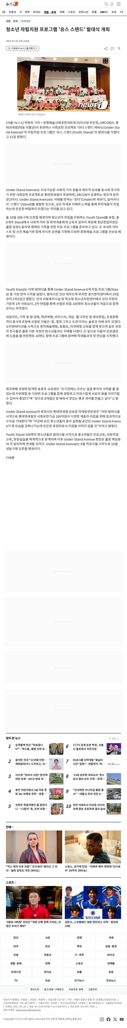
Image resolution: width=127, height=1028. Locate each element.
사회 (47, 938)
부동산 (47, 955)
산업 (15, 955)
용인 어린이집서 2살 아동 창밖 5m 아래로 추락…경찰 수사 (31, 794)
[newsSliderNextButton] (118, 739)
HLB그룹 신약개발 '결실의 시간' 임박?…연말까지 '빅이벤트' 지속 (89, 764)
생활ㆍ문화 (12, 21)
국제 (111, 938)
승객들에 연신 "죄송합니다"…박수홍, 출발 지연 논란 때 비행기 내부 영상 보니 (31, 749)
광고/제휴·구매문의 (54, 989)
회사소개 (34, 989)
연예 (8, 827)
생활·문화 (16, 963)
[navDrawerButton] (118, 3)
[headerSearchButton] (106, 3)
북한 (79, 946)
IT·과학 (79, 955)
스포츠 (10, 882)
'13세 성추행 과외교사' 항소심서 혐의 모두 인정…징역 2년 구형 (89, 779)
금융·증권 (111, 946)
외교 (47, 946)
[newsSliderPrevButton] (109, 739)
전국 (15, 946)
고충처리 (92, 989)
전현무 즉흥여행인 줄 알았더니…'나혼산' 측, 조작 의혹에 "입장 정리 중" (31, 809)
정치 (15, 938)
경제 (79, 938)
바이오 (111, 955)
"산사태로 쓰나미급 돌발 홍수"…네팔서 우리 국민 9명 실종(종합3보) (88, 794)
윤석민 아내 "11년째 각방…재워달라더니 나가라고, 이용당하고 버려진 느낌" (31, 764)
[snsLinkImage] (102, 1019)
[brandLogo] (12, 4)
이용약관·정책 (76, 989)
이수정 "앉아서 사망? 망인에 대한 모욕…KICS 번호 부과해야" (31, 779)
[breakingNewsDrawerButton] (112, 3)
